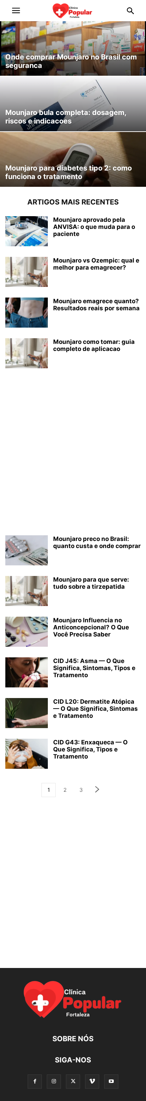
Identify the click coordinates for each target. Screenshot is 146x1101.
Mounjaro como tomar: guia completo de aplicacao (94, 345)
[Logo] (73, 1017)
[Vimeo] (92, 1081)
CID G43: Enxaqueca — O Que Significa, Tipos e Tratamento (90, 749)
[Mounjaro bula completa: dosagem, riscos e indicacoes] (73, 103)
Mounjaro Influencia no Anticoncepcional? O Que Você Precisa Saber (91, 627)
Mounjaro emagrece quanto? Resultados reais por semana (96, 305)
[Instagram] (54, 1081)
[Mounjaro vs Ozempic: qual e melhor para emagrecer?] (26, 272)
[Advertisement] (73, 452)
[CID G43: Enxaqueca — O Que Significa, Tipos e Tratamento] (26, 754)
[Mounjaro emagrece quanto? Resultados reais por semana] (26, 313)
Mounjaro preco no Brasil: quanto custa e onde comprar (97, 542)
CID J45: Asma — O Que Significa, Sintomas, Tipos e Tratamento (94, 668)
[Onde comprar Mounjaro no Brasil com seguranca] (73, 48)
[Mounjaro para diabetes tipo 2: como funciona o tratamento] (73, 159)
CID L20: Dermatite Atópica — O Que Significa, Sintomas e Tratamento (95, 708)
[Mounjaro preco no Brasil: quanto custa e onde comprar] (26, 551)
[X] (73, 1081)
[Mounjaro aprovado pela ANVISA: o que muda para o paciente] (26, 232)
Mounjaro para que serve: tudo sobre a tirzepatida (91, 583)
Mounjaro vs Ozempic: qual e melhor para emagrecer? (96, 264)
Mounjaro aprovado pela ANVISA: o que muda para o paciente (94, 226)
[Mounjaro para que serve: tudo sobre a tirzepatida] (26, 591)
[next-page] (97, 790)
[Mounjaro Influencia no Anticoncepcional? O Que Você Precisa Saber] (26, 632)
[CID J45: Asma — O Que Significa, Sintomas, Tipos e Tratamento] (26, 673)
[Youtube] (111, 1081)
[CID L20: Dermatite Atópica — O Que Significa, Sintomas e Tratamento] (26, 714)
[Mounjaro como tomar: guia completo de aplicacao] (26, 354)
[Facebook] (35, 1081)
